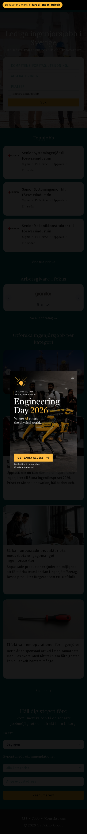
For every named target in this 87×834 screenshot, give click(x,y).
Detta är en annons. (32, 5)
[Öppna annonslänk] (43, 421)
